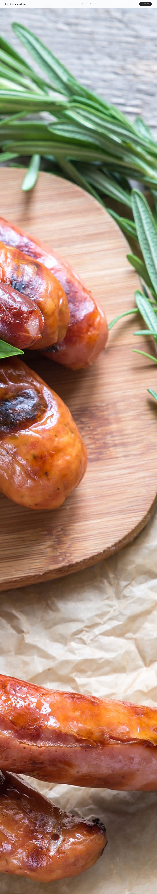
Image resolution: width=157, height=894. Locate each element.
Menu (76, 4)
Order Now (145, 4)
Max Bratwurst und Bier (15, 4)
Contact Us (93, 4)
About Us (84, 4)
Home (70, 4)
